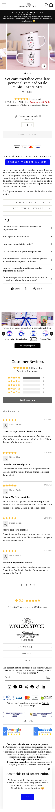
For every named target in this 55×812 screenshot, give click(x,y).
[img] (9, 420)
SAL (31, 721)
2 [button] (26, 585)
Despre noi (28, 632)
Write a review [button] (27, 400)
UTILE (27, 661)
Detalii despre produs (27, 202)
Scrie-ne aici (28, 640)
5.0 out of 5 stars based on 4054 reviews (27, 607)
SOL (24, 721)
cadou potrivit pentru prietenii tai (23, 175)
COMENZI (27, 654)
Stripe (32, 705)
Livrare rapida (12, 105)
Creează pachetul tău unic (27, 162)
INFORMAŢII (26, 647)
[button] (22, 99)
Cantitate (27, 120)
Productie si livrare (27, 208)
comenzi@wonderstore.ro (28, 635)
